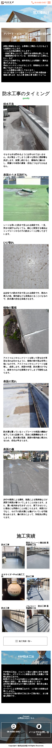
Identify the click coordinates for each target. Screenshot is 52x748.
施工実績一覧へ (23, 641)
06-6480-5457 (40, 3)
